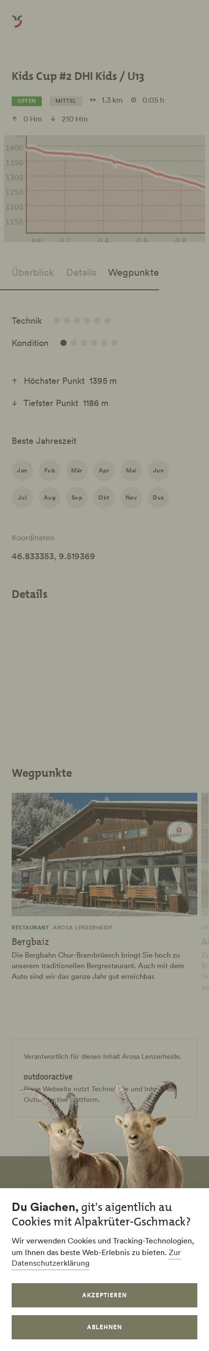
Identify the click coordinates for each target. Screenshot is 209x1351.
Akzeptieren (104, 1295)
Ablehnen (104, 1327)
